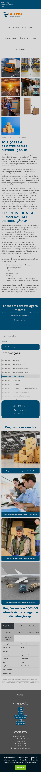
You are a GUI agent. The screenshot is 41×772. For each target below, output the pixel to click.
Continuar (20, 767)
